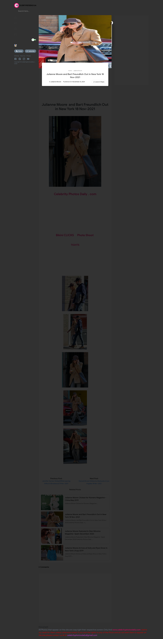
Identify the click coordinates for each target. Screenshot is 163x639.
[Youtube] (28, 59)
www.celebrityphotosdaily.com (126, 630)
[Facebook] (16, 59)
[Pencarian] (15, 11)
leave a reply (99, 82)
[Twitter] (20, 59)
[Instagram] (24, 59)
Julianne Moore (56, 82)
